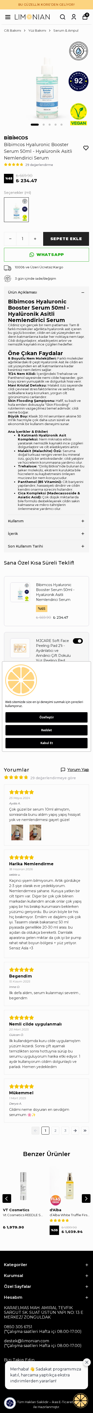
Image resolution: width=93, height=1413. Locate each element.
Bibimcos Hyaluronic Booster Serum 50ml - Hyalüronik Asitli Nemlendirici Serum (55, 592)
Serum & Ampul (65, 30)
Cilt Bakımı (12, 30)
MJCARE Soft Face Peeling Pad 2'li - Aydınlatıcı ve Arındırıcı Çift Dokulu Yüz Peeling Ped (53, 650)
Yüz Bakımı (37, 30)
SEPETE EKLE (66, 238)
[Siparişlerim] (74, 17)
